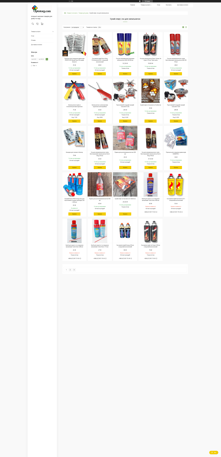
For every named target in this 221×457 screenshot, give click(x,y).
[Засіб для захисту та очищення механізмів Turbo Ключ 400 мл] (150, 184)
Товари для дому (83, 13)
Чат (215, 452)
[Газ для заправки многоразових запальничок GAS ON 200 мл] (125, 44)
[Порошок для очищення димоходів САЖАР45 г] (176, 138)
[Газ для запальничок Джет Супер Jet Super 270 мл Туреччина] (150, 44)
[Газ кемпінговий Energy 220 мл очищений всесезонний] (125, 231)
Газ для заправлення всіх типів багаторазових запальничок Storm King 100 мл (151, 154)
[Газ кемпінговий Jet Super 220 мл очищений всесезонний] (150, 231)
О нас (32, 36)
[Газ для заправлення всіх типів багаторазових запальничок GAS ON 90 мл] (176, 44)
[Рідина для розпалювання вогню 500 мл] (100, 184)
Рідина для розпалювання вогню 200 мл (125, 153)
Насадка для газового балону (74, 152)
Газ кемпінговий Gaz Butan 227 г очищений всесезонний (176, 199)
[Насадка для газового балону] (74, 138)
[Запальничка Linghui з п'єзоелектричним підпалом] (74, 91)
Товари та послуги (72, 13)
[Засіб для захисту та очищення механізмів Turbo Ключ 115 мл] (100, 231)
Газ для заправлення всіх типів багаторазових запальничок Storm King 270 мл (100, 154)
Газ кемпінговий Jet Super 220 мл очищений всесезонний (150, 246)
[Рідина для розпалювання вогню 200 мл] (125, 138)
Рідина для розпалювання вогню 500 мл (99, 199)
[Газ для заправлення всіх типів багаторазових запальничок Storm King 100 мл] (150, 138)
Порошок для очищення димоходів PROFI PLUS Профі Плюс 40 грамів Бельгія (74, 60)
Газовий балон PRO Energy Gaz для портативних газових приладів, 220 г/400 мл (74, 200)
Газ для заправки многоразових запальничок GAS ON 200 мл (125, 59)
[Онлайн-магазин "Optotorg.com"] (42, 9)
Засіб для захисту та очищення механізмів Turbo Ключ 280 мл (74, 246)
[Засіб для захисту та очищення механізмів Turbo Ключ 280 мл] (74, 231)
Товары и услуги (35, 31)
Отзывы (33, 40)
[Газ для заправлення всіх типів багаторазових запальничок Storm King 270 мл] (100, 138)
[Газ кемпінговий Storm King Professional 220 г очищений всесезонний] (100, 44)
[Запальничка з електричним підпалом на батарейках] (100, 91)
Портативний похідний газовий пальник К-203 (176, 105)
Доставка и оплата (36, 44)
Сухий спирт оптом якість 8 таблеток (150, 105)
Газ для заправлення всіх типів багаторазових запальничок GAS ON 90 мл (176, 60)
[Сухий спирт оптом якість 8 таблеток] (150, 91)
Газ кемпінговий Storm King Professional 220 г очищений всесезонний (100, 60)
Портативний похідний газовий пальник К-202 (125, 105)
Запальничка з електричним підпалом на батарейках (100, 105)
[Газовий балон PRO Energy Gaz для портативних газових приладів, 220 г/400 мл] (74, 184)
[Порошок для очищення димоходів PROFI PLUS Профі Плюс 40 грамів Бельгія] (74, 44)
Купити (74, 73)
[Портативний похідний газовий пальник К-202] (125, 91)
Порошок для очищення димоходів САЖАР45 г (176, 153)
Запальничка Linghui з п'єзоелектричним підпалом (74, 105)
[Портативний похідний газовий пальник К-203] (176, 91)
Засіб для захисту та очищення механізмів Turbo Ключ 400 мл (150, 199)
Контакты (168, 5)
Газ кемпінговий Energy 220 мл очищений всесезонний (125, 246)
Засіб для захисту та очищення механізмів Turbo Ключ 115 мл (100, 246)
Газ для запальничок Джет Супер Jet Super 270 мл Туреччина (150, 59)
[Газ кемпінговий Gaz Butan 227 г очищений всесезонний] (176, 184)
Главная (132, 5)
